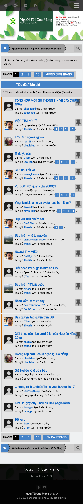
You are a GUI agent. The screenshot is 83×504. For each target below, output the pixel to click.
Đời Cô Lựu (30, 309)
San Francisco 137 (34, 305)
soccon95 (29, 112)
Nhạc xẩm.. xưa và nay (30, 301)
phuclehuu (29, 145)
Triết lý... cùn (23, 154)
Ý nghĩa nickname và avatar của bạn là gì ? (43, 203)
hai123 (28, 141)
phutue (28, 341)
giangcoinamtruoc (34, 239)
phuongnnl (30, 108)
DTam (27, 157)
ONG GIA (29, 223)
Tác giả (35, 84)
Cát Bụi (28, 256)
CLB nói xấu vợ (25, 170)
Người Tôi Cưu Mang (37, 493)
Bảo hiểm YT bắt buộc (29, 284)
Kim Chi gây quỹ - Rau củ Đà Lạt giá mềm (42, 403)
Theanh (28, 129)
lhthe (26, 423)
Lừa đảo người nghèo (29, 137)
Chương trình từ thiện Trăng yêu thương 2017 (45, 387)
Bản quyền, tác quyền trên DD (34, 317)
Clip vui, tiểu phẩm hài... (30, 219)
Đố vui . (20, 419)
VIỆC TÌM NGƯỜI (26, 121)
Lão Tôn (28, 161)
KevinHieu (29, 210)
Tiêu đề (21, 84)
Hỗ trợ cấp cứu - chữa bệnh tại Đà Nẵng (41, 354)
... (33, 74)
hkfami (27, 243)
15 (37, 74)
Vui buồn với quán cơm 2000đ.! (35, 186)
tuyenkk (28, 206)
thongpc (28, 407)
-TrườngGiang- (32, 390)
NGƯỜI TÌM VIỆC (26, 252)
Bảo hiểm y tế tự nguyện (31, 235)
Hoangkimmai (31, 174)
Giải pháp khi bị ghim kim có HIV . (37, 268)
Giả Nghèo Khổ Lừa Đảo (31, 370)
